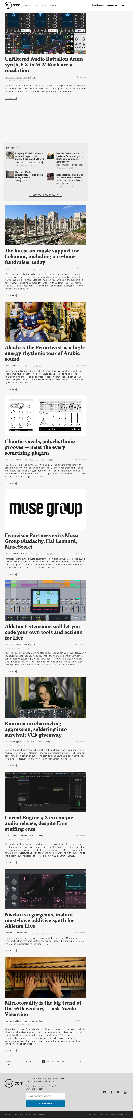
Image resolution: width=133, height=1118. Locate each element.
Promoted (66, 165)
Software (27, 77)
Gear (17, 162)
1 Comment (82, 77)
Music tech (9, 77)
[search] (123, 5)
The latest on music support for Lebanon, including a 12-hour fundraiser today (42, 256)
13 (63, 1061)
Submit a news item (119, 1114)
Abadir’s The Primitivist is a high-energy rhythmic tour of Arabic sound (45, 353)
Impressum (92, 1114)
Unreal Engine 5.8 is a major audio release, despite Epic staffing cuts (39, 823)
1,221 (78, 1061)
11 (53, 1061)
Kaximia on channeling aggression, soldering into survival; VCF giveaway (36, 729)
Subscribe (45, 1104)
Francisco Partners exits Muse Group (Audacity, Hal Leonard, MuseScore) (41, 541)
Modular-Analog (23, 742)
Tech (36, 5)
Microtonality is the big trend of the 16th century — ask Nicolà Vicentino (43, 1008)
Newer (8, 1061)
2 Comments (82, 742)
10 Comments (81, 644)
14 (68, 1061)
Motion (53, 5)
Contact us (103, 1114)
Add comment (81, 459)
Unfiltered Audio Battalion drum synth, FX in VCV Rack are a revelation (44, 64)
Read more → (11, 98)
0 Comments (82, 933)
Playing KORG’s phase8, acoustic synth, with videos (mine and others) (29, 156)
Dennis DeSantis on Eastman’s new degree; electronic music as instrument (69, 157)
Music (44, 5)
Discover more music (44, 194)
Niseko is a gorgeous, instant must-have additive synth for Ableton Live (39, 920)
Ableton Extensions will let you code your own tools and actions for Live (43, 632)
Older (8, 1064)
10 (48, 1061)
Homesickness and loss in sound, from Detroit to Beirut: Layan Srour (69, 177)
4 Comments (82, 1021)
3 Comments (82, 553)
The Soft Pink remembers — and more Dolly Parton (29, 174)
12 (58, 1061)
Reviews (18, 77)
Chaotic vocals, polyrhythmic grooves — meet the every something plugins (40, 447)
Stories (26, 5)
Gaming (8, 836)
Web (27, 554)
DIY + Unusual (11, 742)
